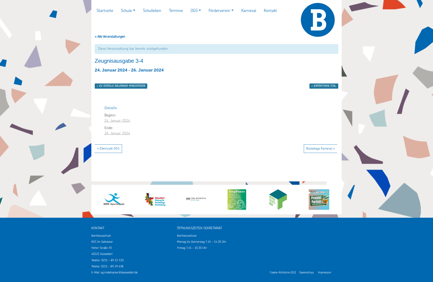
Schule (126, 11)
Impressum (324, 272)
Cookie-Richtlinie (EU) (283, 272)
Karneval (248, 11)
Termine (176, 11)
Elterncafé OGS (108, 148)
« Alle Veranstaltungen (110, 37)
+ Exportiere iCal (323, 86)
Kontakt (270, 11)
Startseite (105, 11)
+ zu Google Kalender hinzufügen (121, 86)
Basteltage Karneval (320, 148)
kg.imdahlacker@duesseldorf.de (119, 272)
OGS (194, 11)
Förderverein (219, 11)
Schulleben (152, 11)
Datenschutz (306, 272)
